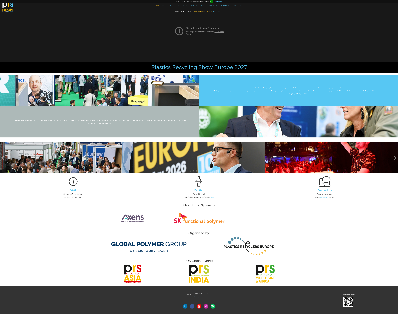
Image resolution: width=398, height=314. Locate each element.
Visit (164, 5)
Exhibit (172, 5)
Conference (183, 5)
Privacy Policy (199, 297)
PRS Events (237, 5)
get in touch (324, 197)
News (203, 5)
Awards (194, 5)
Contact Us (213, 5)
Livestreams (225, 5)
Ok (211, 1)
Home (158, 5)
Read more (218, 1)
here (212, 197)
